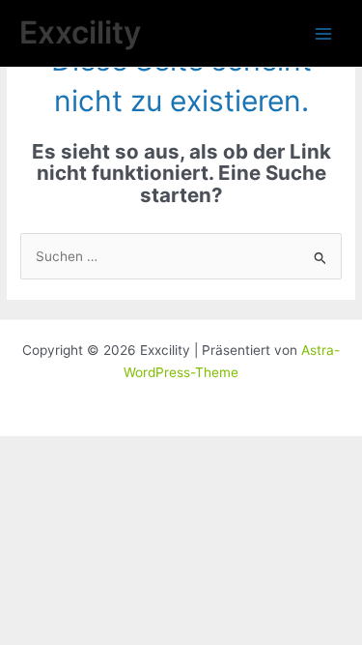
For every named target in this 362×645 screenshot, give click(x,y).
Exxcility (80, 32)
